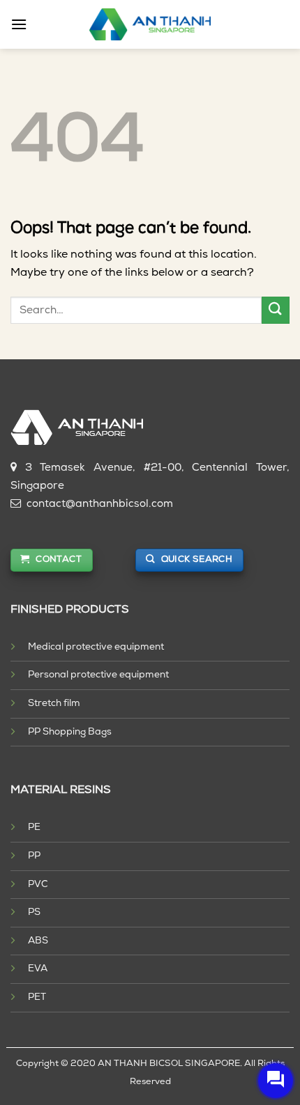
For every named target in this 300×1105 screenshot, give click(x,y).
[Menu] (18, 24)
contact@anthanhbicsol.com (100, 504)
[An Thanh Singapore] (150, 24)
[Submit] (276, 310)
